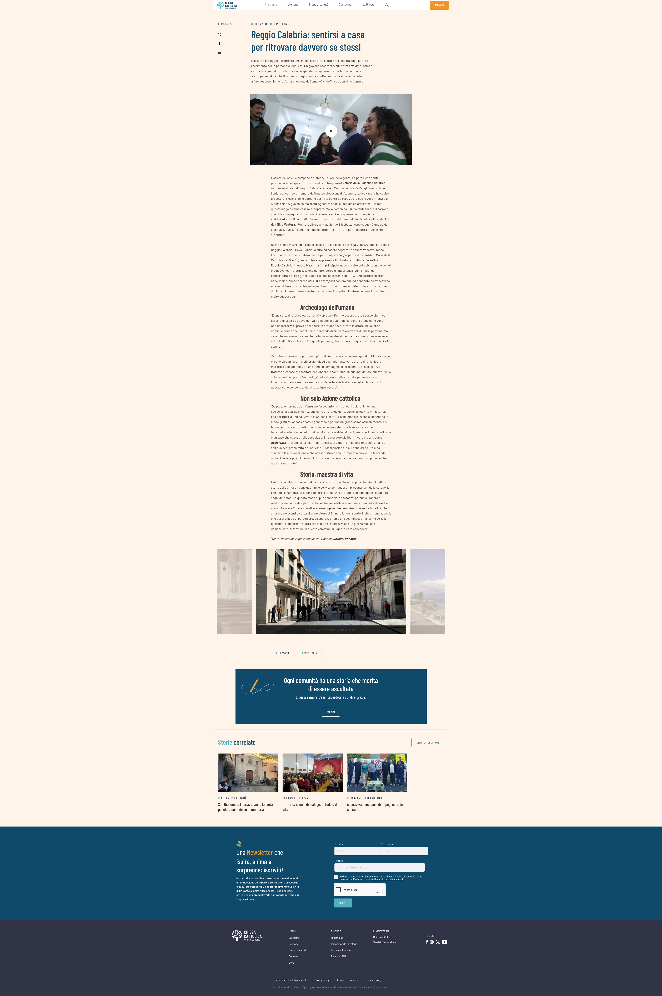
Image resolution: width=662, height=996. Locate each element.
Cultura (224, 805)
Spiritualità (280, 24)
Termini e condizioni (348, 988)
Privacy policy (321, 988)
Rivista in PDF (338, 964)
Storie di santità (297, 958)
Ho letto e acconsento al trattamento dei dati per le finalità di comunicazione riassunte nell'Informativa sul (381, 885)
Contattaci (294, 964)
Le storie (294, 952)
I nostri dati (337, 945)
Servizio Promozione (384, 950)
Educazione (261, 24)
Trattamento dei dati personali (387, 886)
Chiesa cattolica (382, 945)
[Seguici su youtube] (444, 950)
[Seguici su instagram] (432, 950)
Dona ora (439, 5)
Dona (291, 970)
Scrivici (331, 712)
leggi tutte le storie (428, 742)
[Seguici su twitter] (438, 950)
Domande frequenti (341, 958)
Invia (343, 910)
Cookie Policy (374, 988)
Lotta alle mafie (398, 805)
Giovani (317, 805)
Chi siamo (294, 945)
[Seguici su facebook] (427, 950)
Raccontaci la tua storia (344, 952)
